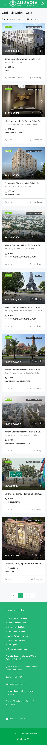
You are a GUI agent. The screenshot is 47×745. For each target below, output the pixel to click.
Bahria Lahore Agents (17, 623)
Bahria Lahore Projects (18, 640)
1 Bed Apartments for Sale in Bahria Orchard (25, 121)
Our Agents (12, 645)
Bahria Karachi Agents (17, 618)
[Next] (32, 595)
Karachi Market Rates (17, 627)
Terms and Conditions (17, 649)
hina (9, 579)
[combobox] (17, 19)
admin (10, 140)
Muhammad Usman (15, 78)
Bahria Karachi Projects (18, 636)
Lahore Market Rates (16, 632)
